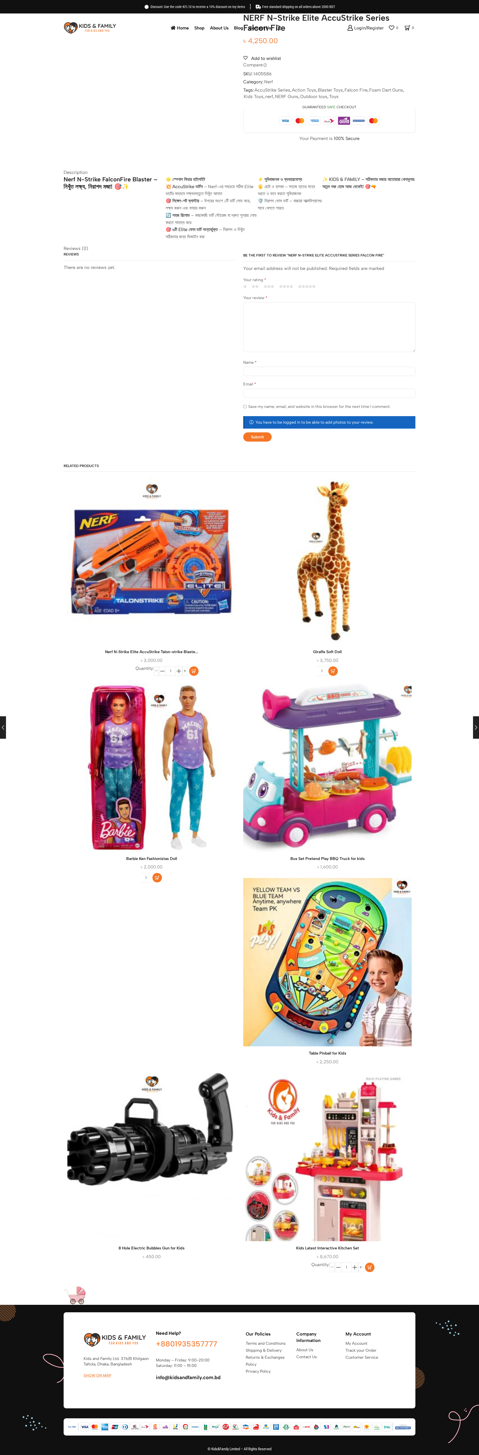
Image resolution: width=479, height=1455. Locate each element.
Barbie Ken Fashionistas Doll (151, 858)
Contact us (260, 27)
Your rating (254, 279)
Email (249, 384)
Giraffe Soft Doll (327, 651)
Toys (334, 96)
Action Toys (304, 90)
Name (250, 362)
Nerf (268, 82)
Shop (199, 27)
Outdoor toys (313, 96)
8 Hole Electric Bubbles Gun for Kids (152, 1248)
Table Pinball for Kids (327, 1053)
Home (183, 27)
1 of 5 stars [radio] (245, 286)
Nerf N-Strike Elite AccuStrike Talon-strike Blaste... (151, 651)
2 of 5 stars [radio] (255, 286)
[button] (162, 671)
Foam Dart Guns (386, 90)
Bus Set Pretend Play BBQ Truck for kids (327, 858)
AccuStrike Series (272, 90)
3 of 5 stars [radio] (269, 286)
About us (219, 27)
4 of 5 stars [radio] (286, 286)
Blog (238, 27)
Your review (255, 297)
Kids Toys (253, 96)
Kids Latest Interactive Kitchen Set (327, 1248)
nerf (269, 96)
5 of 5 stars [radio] (307, 286)
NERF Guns (286, 96)
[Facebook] (86, 1387)
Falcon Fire (356, 90)
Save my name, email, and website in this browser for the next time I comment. (319, 406)
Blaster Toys (330, 90)
